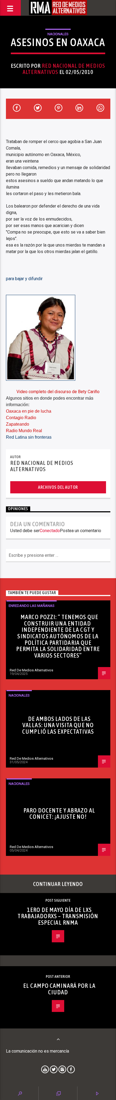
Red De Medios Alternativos (31, 670)
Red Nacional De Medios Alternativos (64, 69)
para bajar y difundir (24, 278)
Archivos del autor (58, 487)
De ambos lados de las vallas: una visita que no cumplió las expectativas (58, 725)
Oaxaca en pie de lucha (28, 411)
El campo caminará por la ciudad (59, 989)
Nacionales (58, 34)
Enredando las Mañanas (31, 606)
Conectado (50, 530)
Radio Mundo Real (24, 430)
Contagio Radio (21, 417)
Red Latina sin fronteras (29, 437)
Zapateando (17, 424)
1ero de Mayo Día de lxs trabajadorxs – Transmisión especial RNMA (58, 916)
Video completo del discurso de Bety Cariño (58, 391)
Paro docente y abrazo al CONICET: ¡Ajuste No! (59, 813)
